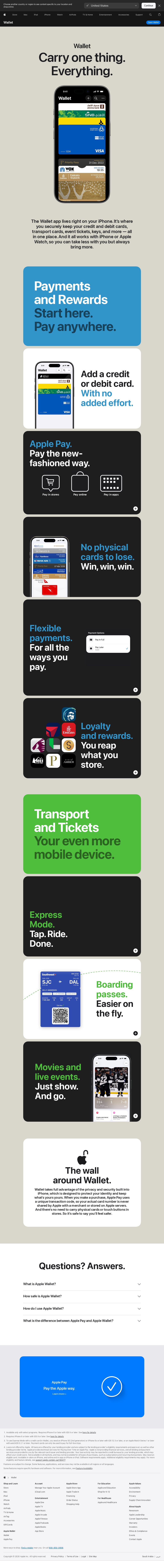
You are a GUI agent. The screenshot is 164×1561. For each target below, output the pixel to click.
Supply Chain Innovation (140, 1500)
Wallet (8, 22)
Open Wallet (154, 22)
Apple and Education (107, 1488)
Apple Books (40, 1527)
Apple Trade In (72, 1492)
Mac (5, 1492)
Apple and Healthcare (107, 1502)
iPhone (7, 1500)
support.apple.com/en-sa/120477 (50, 1460)
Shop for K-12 (104, 1492)
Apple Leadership (136, 1515)
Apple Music (40, 1511)
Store (6, 1488)
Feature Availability (84, 1468)
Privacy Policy (57, 1556)
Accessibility (134, 1488)
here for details (89, 1432)
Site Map (93, 1556)
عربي (158, 1556)
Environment (134, 1492)
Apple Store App (73, 1488)
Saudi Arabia (148, 1556)
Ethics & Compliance (138, 1531)
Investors (133, 1527)
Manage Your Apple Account (47, 1488)
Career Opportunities (138, 1519)
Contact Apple (135, 1539)
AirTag (6, 1516)
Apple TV (39, 1507)
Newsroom (134, 1511)
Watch (6, 1504)
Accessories (9, 1520)
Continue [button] (148, 5)
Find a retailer (27, 1548)
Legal (83, 1556)
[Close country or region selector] (159, 5)
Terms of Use (72, 1556)
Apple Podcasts (42, 1523)
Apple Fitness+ (41, 1519)
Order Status (72, 1500)
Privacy (132, 1496)
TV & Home (9, 1512)
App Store (39, 1531)
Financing (70, 1496)
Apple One (39, 1502)
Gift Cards (8, 1525)
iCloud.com (40, 1492)
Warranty (133, 1523)
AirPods (7, 1508)
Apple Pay (8, 1539)
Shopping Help (72, 1504)
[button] (111, 5)
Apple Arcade (41, 1515)
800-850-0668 (56, 1548)
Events (132, 1535)
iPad (6, 1496)
